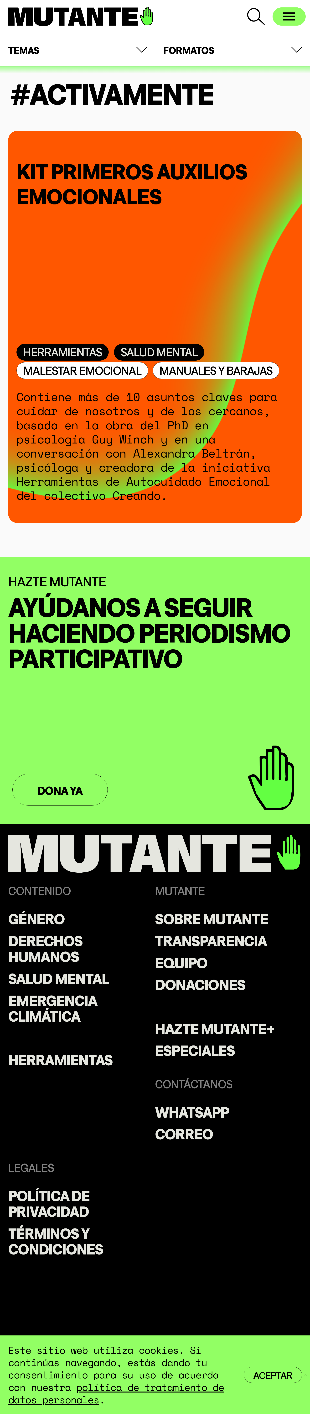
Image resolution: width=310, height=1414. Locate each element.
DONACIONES (200, 983)
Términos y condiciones (55, 1240)
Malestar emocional (82, 370)
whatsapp (192, 1111)
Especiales (195, 1049)
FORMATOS (188, 49)
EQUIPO (181, 961)
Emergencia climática (52, 1007)
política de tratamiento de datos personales (116, 1393)
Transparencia (211, 939)
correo (184, 1133)
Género (36, 917)
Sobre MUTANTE (211, 917)
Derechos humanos (45, 947)
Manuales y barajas (216, 370)
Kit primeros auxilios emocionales (131, 181)
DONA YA (60, 790)
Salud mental (159, 351)
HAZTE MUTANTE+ (215, 1027)
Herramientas (62, 351)
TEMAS (23, 49)
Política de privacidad (49, 1202)
